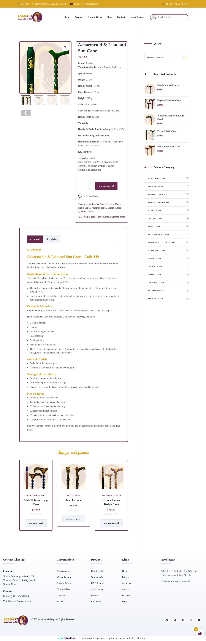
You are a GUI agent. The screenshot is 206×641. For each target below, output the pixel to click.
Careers (125, 589)
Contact (61, 601)
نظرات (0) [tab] (51, 239)
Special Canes (114, 207)
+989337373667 (181, 4)
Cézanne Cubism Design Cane (111, 502)
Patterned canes (99, 207)
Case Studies (97, 589)
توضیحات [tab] (35, 239)
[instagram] (191, 620)
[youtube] (199, 620)
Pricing (125, 577)
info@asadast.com (89, 4)
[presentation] (20, 498)
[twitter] (175, 620)
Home (125, 571)
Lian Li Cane (73, 500)
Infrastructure (63, 571)
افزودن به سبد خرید (106, 186)
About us (126, 583)
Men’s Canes (84, 207)
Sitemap (61, 595)
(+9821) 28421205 (20, 596)
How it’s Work (98, 571)
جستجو (158, 43)
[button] (65, 47)
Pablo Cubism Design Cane (35, 502)
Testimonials (97, 577)
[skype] (183, 620)
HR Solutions (97, 583)
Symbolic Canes (85, 211)
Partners (95, 595)
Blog (124, 601)
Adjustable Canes (97, 204)
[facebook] (167, 620)
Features (126, 595)
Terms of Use (63, 589)
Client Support (64, 577)
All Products (89, 217)
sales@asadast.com (22, 601)
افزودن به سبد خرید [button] (111, 523)
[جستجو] (185, 57)
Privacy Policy (64, 583)
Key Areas (96, 601)
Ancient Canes (114, 204)
